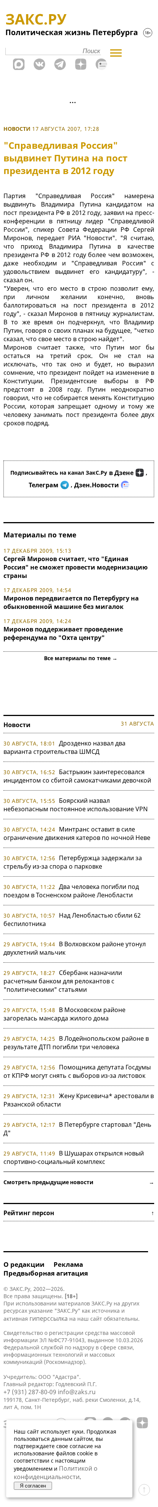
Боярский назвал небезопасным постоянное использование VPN (75, 804)
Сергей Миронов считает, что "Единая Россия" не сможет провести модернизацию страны (75, 567)
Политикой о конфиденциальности (56, 1472)
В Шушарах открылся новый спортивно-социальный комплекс (73, 1157)
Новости (17, 128)
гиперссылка (48, 1318)
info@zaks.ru (77, 1392)
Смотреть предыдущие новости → (78, 1182)
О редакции (23, 1264)
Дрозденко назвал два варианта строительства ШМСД (64, 747)
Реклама (68, 1264)
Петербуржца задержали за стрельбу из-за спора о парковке (72, 862)
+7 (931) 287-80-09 (29, 1392)
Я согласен (33, 1486)
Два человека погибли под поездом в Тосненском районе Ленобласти (71, 890)
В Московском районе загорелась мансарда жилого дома (64, 1014)
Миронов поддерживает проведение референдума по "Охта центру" (63, 633)
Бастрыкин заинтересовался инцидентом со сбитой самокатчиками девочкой (77, 776)
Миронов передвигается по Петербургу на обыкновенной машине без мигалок (71, 602)
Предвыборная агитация (45, 1273)
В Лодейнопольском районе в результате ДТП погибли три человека (76, 1042)
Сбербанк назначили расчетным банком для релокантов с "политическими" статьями (62, 981)
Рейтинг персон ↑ (78, 1213)
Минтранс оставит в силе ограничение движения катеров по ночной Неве (76, 833)
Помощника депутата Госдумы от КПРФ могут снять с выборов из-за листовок (77, 1071)
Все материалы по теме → (80, 658)
